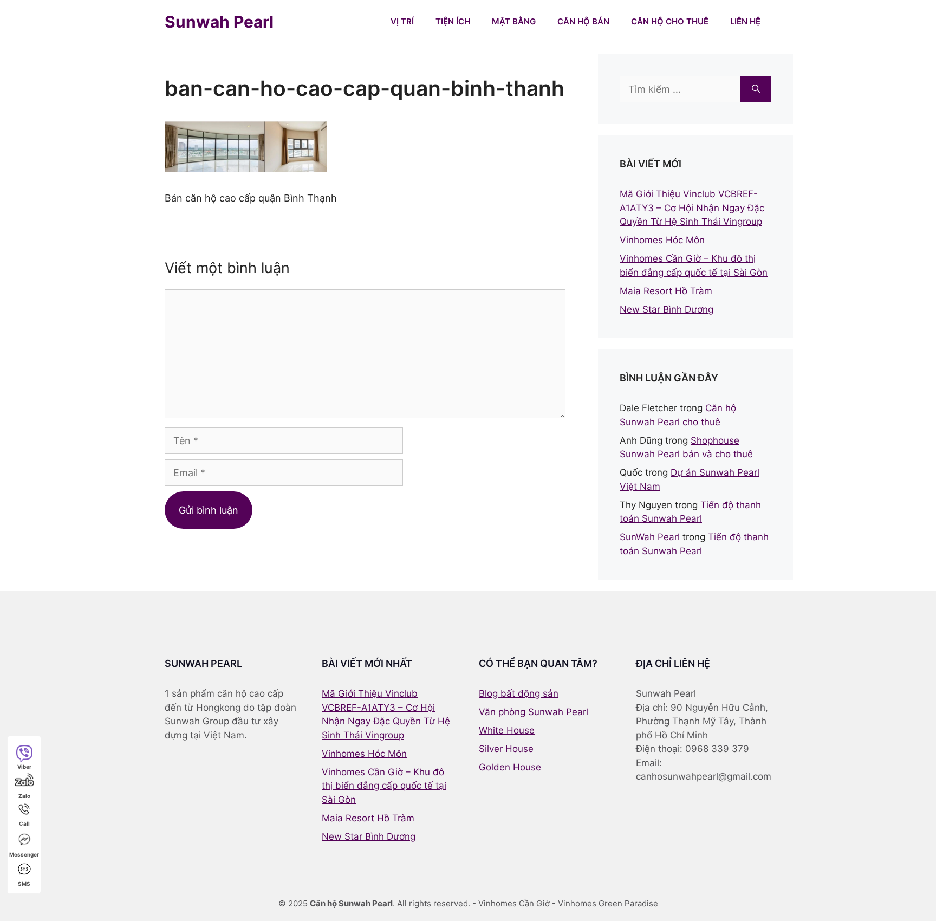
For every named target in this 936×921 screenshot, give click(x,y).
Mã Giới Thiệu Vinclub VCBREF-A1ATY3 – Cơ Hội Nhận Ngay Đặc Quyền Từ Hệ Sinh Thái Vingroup (692, 208)
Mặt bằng (514, 21)
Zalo (24, 796)
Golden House (510, 767)
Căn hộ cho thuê (669, 21)
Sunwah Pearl (219, 21)
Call (24, 823)
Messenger (24, 854)
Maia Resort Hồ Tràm (666, 291)
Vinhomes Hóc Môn (662, 240)
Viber (24, 766)
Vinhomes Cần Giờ (515, 903)
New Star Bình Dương (666, 309)
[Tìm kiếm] (755, 89)
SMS (24, 883)
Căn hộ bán (583, 21)
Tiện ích (452, 21)
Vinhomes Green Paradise (608, 903)
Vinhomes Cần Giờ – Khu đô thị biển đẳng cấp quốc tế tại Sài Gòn (384, 786)
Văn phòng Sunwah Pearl (533, 711)
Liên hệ (745, 21)
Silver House (506, 748)
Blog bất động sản (518, 693)
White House (507, 730)
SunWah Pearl (650, 536)
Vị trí (402, 21)
